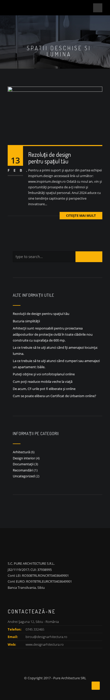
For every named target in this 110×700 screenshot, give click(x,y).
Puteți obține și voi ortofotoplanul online (44, 374)
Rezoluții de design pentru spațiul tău (49, 157)
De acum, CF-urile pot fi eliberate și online (44, 388)
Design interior (24, 458)
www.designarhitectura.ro (45, 644)
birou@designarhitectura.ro (46, 636)
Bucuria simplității (26, 321)
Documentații (23, 464)
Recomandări (23, 470)
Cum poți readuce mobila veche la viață (42, 381)
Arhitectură (21, 452)
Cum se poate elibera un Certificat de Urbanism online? (54, 396)
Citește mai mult (81, 215)
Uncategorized (24, 476)
